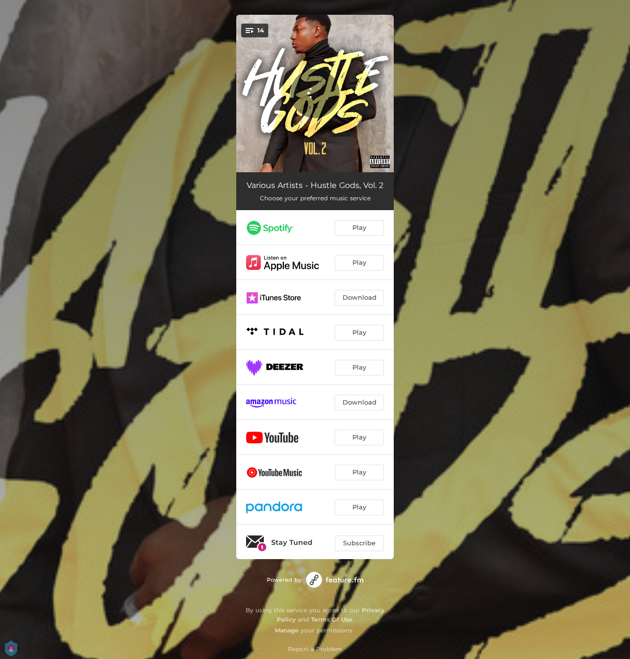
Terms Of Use (331, 619)
